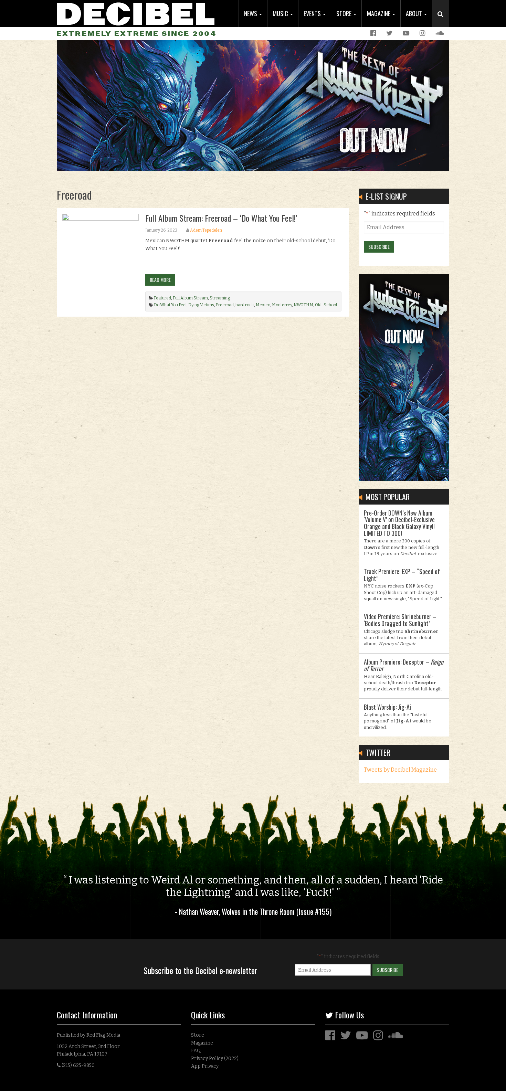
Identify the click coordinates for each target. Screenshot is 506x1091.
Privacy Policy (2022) (215, 1058)
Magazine (379, 13)
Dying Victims (201, 305)
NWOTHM (303, 305)
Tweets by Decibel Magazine (400, 769)
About (414, 13)
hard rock (244, 305)
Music (281, 13)
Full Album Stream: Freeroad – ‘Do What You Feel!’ (221, 218)
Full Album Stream (190, 298)
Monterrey (282, 305)
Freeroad (225, 305)
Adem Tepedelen (206, 230)
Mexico (263, 305)
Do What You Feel (170, 305)
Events (313, 13)
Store (344, 13)
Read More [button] (160, 279)
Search (443, 21)
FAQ (196, 1050)
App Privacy (205, 1066)
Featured (162, 298)
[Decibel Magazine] (135, 13)
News (251, 13)
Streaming (220, 298)
